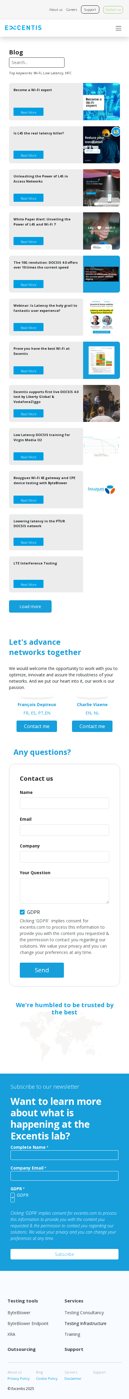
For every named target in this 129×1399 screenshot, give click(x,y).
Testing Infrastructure (85, 1323)
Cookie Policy (47, 1378)
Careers (71, 9)
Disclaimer (73, 1378)
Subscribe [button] (64, 1254)
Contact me (37, 726)
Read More (28, 112)
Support (90, 9)
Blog (39, 1372)
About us (55, 9)
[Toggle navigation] (118, 28)
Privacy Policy (19, 1378)
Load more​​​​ (30, 606)
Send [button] (42, 970)
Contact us (113, 9)
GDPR (33, 912)
